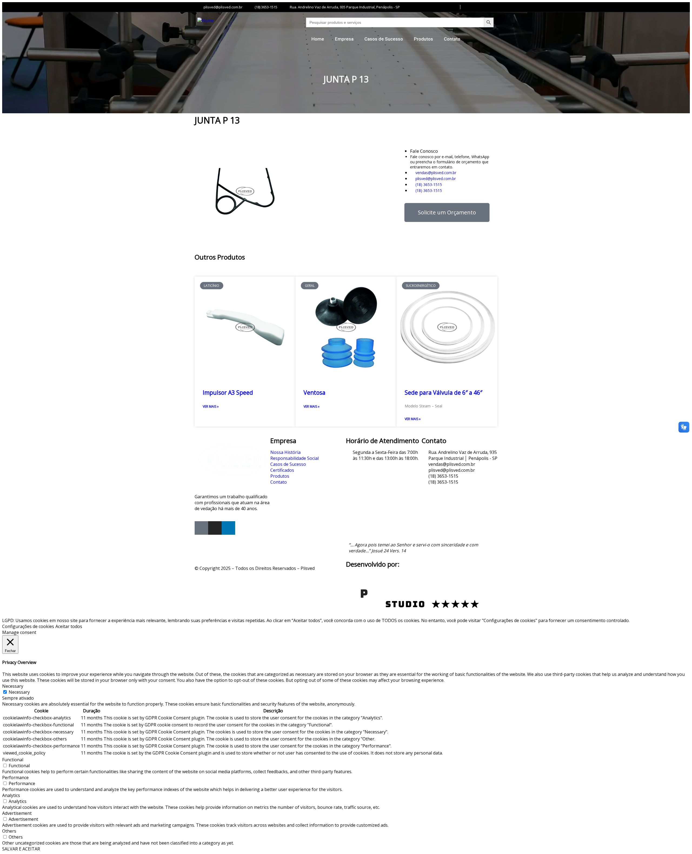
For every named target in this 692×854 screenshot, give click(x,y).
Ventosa (314, 392)
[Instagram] (215, 528)
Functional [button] (12, 760)
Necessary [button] (12, 686)
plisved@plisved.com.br (435, 178)
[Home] (205, 21)
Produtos (423, 39)
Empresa (344, 39)
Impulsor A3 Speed (228, 392)
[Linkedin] (228, 528)
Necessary (19, 692)
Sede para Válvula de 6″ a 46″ (443, 392)
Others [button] (9, 831)
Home (317, 39)
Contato (452, 39)
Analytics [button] (11, 795)
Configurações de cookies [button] (28, 626)
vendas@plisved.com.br (435, 172)
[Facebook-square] (201, 528)
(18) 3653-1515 (428, 184)
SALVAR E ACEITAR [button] (21, 849)
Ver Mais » (211, 406)
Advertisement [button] (17, 813)
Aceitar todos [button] (68, 626)
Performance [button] (15, 777)
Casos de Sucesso (383, 39)
